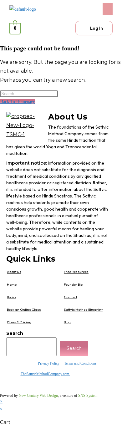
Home (12, 284)
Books (11, 297)
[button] (88, 9)
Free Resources (76, 271)
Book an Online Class (24, 309)
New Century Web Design (38, 395)
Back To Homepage (17, 101)
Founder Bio (73, 284)
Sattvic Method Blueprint (83, 309)
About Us (14, 271)
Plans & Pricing (19, 322)
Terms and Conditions (80, 363)
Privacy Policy (48, 363)
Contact (70, 297)
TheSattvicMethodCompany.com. (45, 374)
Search (14, 333)
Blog (67, 322)
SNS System (87, 395)
